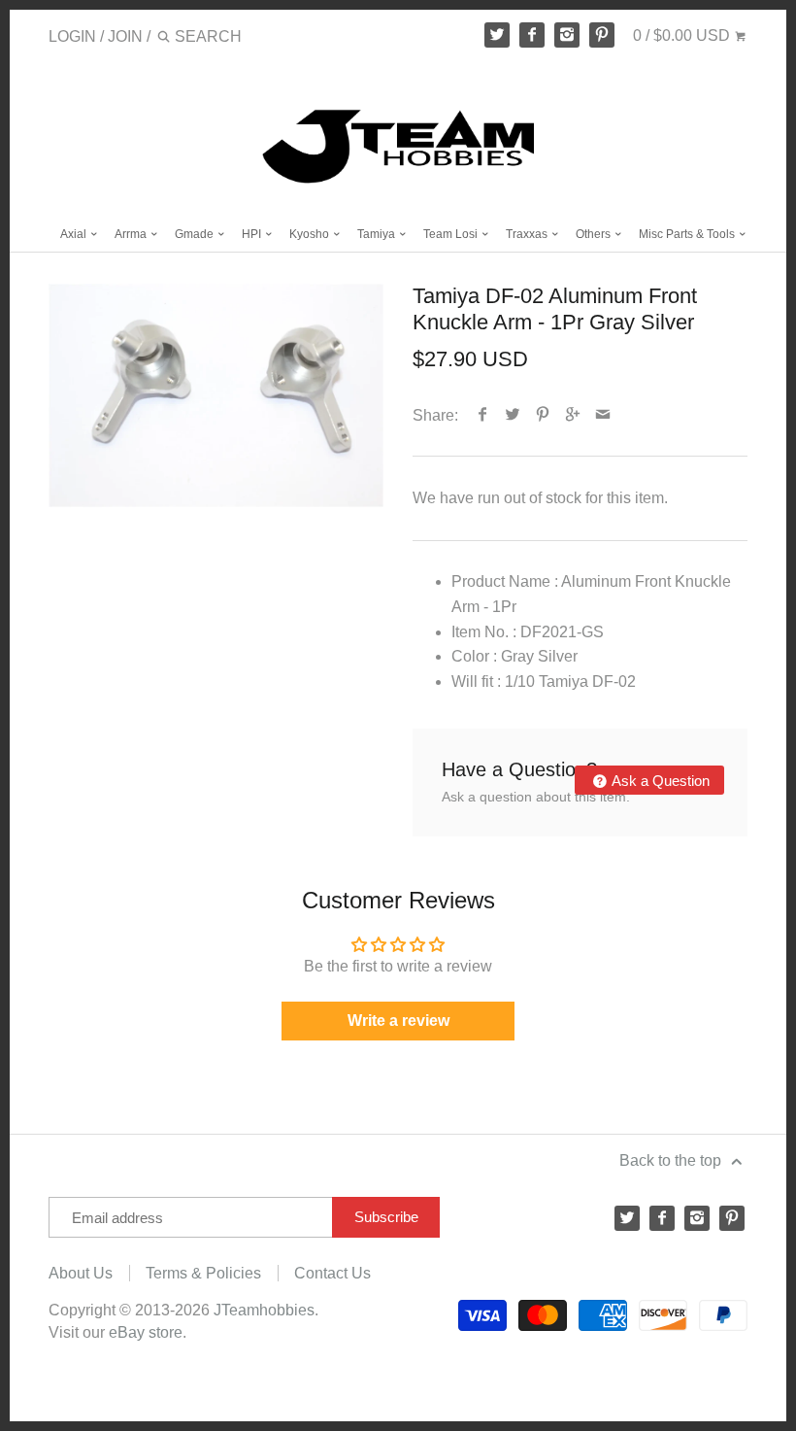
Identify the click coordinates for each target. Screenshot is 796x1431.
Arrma (132, 234)
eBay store (145, 1332)
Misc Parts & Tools (688, 234)
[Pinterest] (601, 35)
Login (72, 36)
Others (595, 234)
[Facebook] (532, 35)
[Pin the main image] (543, 415)
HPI (253, 234)
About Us (81, 1273)
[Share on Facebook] (483, 415)
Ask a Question (659, 780)
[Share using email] (603, 415)
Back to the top (672, 1160)
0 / (681, 35)
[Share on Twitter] (513, 415)
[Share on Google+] (573, 415)
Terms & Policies (203, 1273)
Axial (74, 234)
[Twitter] (497, 35)
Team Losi (452, 234)
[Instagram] (567, 35)
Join (125, 36)
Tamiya (377, 234)
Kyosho (310, 234)
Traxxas (528, 234)
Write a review (398, 1020)
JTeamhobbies (264, 1310)
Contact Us (332, 1273)
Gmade (195, 234)
